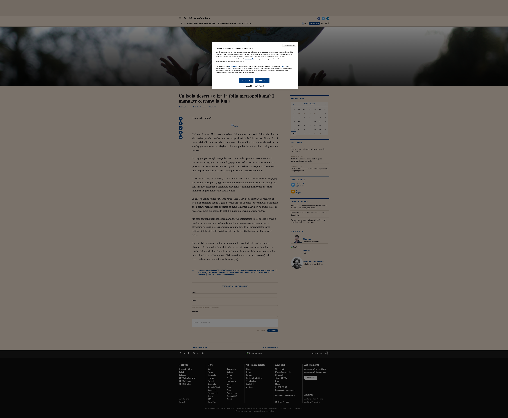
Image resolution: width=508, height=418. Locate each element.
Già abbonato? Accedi (255, 86)
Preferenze (246, 80)
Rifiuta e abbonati (289, 45)
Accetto (262, 80)
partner (284, 66)
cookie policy (250, 59)
